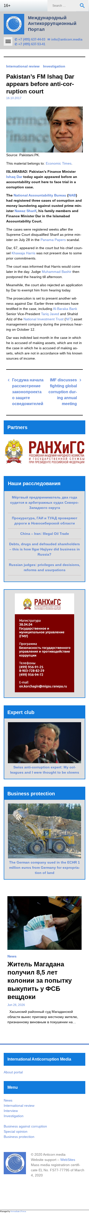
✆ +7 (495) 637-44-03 (30, 39)
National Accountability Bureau (40, 195)
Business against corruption (25, 1126)
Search (82, 5)
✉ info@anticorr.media (64, 39)
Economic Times (58, 163)
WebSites (67, 1160)
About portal (13, 1072)
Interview (11, 1111)
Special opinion (15, 1131)
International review (23, 66)
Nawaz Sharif (25, 211)
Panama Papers (53, 240)
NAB (72, 195)
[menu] (8, 41)
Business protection (19, 1137)
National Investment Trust (43, 319)
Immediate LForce (18, 1211)
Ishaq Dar (14, 177)
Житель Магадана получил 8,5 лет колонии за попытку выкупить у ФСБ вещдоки (39, 980)
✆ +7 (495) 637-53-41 (30, 44)
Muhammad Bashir (56, 272)
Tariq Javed (50, 314)
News (12, 956)
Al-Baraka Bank (65, 309)
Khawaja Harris (23, 253)
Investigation (54, 66)
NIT (68, 319)
